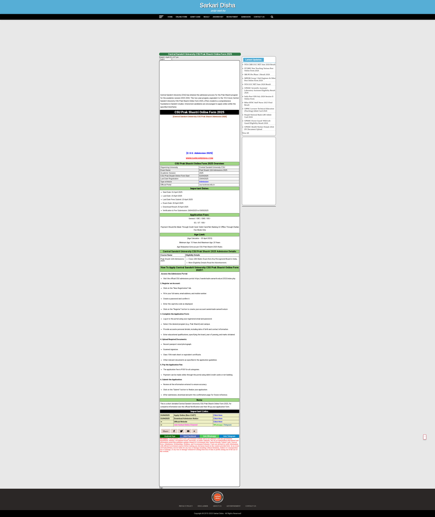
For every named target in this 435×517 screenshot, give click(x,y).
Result (207, 17)
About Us (217, 506)
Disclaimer (203, 506)
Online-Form (181, 17)
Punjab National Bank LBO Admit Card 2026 (257, 116)
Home (170, 17)
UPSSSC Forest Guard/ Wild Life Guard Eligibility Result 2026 (257, 122)
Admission (246, 17)
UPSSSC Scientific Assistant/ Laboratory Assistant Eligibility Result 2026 (259, 90)
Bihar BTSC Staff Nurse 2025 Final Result (258, 103)
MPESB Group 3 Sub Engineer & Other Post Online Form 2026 (260, 79)
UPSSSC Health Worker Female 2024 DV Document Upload (259, 128)
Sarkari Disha (217, 5)
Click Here (218, 415)
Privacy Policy (186, 506)
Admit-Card (195, 17)
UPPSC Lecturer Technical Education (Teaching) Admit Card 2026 (259, 110)
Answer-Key (218, 17)
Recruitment (232, 17)
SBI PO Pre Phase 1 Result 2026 (257, 74)
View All (245, 133)
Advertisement (233, 506)
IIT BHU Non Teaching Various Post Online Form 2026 (258, 69)
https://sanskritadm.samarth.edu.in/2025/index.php (215, 278)
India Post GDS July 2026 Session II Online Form (258, 97)
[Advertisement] (217, 36)
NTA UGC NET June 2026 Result (257, 84)
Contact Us (259, 17)
